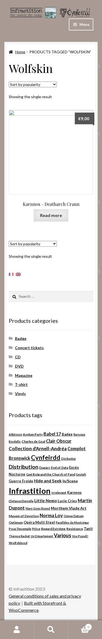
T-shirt (21, 384)
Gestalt (81, 474)
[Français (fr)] (11, 273)
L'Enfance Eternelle (21, 501)
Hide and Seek (48, 480)
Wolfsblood (18, 543)
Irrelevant (58, 493)
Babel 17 (52, 433)
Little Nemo (45, 500)
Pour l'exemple (20, 529)
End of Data (59, 468)
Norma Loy (51, 515)
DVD (19, 366)
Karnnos (74, 492)
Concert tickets (29, 347)
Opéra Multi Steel (39, 522)
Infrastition (30, 490)
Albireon (15, 434)
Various (62, 535)
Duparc (44, 468)
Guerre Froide (21, 481)
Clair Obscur (59, 441)
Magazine (23, 375)
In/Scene (70, 481)
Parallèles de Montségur (72, 522)
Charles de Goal (33, 441)
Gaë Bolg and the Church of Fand (50, 474)
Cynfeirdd (45, 457)
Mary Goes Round (38, 508)
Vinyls (20, 393)
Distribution (23, 467)
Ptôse (36, 529)
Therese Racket (19, 536)
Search (51, 630)
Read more (51, 215)
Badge (20, 338)
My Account (17, 630)
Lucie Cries (67, 501)
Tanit (88, 528)
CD (18, 357)
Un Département (42, 536)
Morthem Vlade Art (68, 508)
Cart (78, 625)
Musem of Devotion (24, 516)
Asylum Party (33, 434)
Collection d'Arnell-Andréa (38, 448)
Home (20, 51)
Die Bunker (68, 458)
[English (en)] (18, 273)
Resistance (74, 529)
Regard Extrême (53, 529)
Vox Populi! (80, 536)
